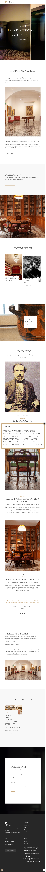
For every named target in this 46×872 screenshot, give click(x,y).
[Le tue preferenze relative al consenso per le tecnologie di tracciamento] (44, 870)
